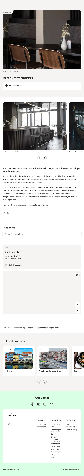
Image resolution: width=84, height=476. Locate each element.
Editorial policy (71, 430)
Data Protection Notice (72, 470)
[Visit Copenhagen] (12, 414)
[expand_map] (77, 274)
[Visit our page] (39, 404)
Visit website (14, 85)
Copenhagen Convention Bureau (56, 432)
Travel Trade (55, 447)
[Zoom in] (77, 304)
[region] (42, 292)
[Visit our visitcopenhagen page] (32, 404)
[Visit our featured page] (45, 404)
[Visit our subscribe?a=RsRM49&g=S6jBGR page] (52, 404)
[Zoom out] (77, 310)
